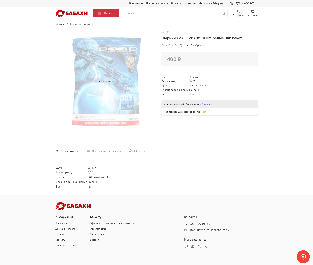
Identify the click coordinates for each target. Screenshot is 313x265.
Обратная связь (98, 228)
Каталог (109, 13)
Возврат (94, 239)
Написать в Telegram (211, 3)
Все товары (136, 3)
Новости (176, 3)
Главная (59, 24)
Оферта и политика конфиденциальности (112, 223)
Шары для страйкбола (83, 24)
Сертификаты (97, 234)
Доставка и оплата (157, 3)
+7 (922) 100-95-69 (197, 224)
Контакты (190, 3)
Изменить (206, 104)
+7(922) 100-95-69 (244, 3)
